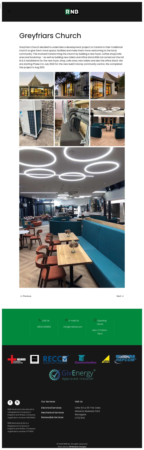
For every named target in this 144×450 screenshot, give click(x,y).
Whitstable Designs (77, 446)
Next (119, 296)
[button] (9, 12)
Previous (27, 296)
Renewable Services (52, 417)
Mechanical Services (52, 412)
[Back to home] (72, 12)
